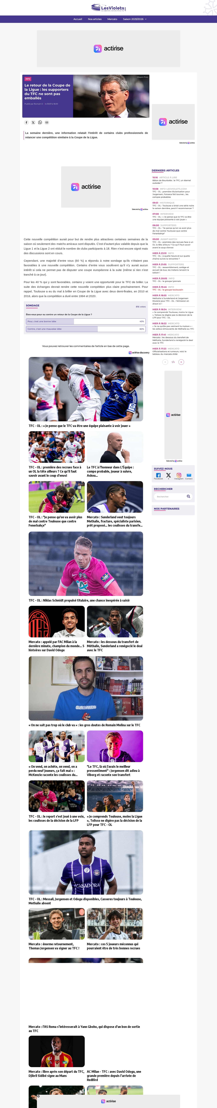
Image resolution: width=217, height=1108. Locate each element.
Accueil (78, 19)
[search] (188, 496)
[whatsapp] (40, 123)
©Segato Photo (142, 77)
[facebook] (26, 123)
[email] (46, 123)
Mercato (112, 19)
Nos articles (95, 19)
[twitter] (33, 123)
